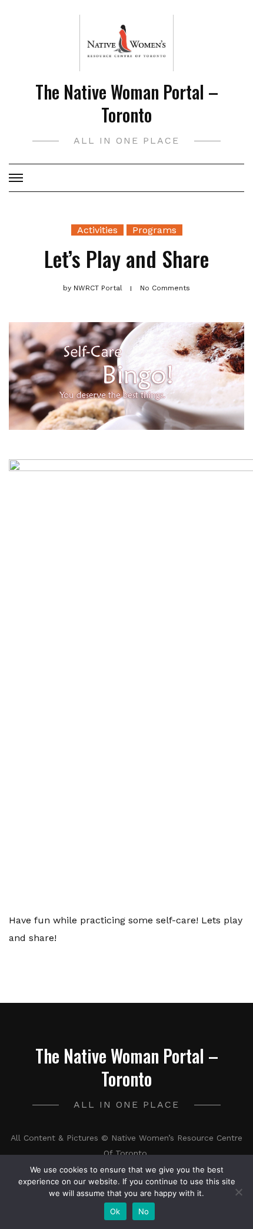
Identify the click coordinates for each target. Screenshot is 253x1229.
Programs (154, 230)
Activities (97, 230)
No (143, 1211)
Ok (115, 1211)
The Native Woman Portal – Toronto (126, 103)
